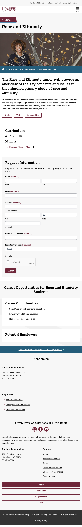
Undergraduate (28, 69)
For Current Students (37, 3)
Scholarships (33, 115)
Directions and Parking (52, 467)
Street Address (11, 210)
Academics (13, 69)
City (6, 219)
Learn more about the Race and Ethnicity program (40, 349)
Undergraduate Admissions (18, 404)
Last (43, 185)
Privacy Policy (41, 520)
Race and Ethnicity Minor (20, 147)
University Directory (70, 3)
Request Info (41, 497)
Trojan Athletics (49, 476)
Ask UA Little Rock (14, 399)
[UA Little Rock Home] (3, 69)
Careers (46, 463)
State (44, 219)
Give (41, 503)
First (7, 185)
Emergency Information (53, 472)
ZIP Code (9, 227)
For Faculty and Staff (53, 3)
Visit (18, 115)
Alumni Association (51, 459)
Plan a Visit (41, 491)
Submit (11, 271)
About (45, 454)
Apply (7, 115)
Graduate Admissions (15, 409)
